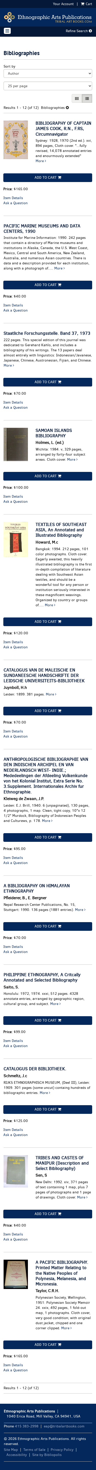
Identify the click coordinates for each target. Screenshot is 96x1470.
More (40, 161)
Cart (88, 4)
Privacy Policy (62, 1449)
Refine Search (77, 31)
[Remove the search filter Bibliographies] (67, 107)
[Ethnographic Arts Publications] (48, 17)
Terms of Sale (34, 1449)
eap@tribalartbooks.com (64, 1426)
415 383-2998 (26, 1426)
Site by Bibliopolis (47, 1454)
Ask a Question (15, 203)
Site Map (11, 1449)
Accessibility (16, 1454)
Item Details (13, 198)
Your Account (63, 4)
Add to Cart (46, 177)
